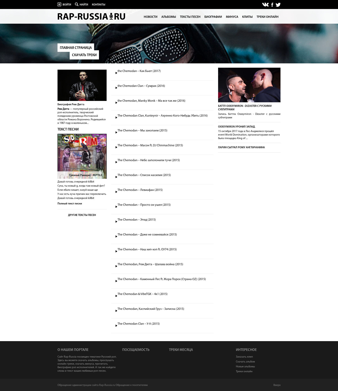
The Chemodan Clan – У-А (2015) (139, 323)
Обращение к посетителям (132, 385)
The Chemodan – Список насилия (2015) (144, 175)
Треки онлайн (268, 17)
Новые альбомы (245, 366)
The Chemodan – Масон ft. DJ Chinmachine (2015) (150, 145)
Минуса (232, 17)
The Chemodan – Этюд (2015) (137, 219)
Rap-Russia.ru (92, 16)
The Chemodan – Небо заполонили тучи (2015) (149, 160)
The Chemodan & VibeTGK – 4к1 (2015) (143, 294)
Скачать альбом (245, 361)
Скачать (210, 71)
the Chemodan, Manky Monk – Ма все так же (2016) (151, 100)
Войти (67, 4)
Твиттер (277, 5)
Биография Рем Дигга (71, 104)
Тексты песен (190, 17)
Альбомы (168, 17)
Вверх (276, 385)
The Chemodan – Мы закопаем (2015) (142, 130)
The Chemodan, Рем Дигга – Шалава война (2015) (150, 264)
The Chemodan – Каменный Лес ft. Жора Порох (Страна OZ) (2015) (162, 279)
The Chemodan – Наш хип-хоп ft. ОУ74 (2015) (147, 249)
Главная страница (76, 48)
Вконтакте (265, 5)
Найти (84, 4)
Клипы (247, 17)
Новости (150, 17)
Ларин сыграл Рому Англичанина (241, 147)
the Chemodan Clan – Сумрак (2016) (141, 86)
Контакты (98, 4)
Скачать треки (84, 55)
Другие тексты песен (82, 215)
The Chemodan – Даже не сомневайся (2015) (147, 234)
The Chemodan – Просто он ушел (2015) (144, 205)
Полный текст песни (70, 203)
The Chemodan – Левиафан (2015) (140, 190)
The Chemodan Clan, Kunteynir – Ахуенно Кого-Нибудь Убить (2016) (163, 115)
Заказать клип (244, 356)
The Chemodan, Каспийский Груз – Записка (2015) (151, 309)
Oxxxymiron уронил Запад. (236, 126)
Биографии (213, 17)
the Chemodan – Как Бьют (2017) (139, 71)
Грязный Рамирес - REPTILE (85, 175)
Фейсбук (272, 5)
